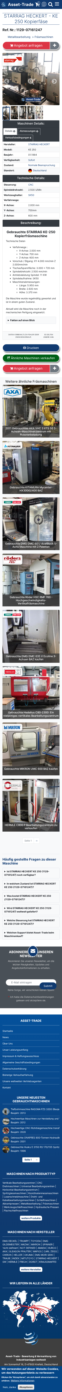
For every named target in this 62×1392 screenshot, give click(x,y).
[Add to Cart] (54, 45)
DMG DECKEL (9, 1241)
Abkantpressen (10, 1203)
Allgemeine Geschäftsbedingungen (21, 1062)
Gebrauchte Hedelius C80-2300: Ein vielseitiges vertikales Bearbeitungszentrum (31, 714)
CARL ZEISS (50, 1251)
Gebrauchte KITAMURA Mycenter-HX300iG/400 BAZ (31, 489)
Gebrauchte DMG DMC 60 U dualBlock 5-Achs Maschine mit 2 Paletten (31, 545)
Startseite (7, 1031)
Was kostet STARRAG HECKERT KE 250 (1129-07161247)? (27, 897)
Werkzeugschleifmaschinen (18, 1207)
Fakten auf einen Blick (22, 320)
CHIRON (7, 1254)
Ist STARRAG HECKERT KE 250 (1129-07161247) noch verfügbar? (26, 873)
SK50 (31, 195)
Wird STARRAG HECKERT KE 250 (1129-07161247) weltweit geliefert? (28, 910)
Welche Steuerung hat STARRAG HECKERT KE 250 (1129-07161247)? (29, 922)
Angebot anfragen (28, 45)
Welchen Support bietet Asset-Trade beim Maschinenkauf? (29, 934)
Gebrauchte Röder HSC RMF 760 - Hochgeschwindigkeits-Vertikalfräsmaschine (31, 600)
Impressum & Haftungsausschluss (20, 1056)
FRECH (23, 1261)
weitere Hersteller (31, 1269)
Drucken (32, 348)
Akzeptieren (26, 1387)
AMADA (42, 1247)
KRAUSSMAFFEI (47, 1261)
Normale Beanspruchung (41, 165)
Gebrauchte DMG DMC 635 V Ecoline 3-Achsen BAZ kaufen (31, 657)
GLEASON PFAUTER (20, 1251)
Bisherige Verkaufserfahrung (17, 1075)
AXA (4, 1251)
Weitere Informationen (22, 1380)
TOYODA (36, 1241)
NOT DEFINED (28, 1247)
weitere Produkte (31, 1218)
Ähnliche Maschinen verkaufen (32, 358)
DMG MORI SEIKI (44, 1254)
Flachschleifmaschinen (16, 1210)
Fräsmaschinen (44, 37)
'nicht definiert (10, 1247)
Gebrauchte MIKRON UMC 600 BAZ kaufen (31, 768)
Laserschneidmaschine (16, 1196)
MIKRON (35, 1244)
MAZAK (25, 1244)
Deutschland (40, 170)
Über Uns (7, 1043)
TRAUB (6, 1258)
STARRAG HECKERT (39, 144)
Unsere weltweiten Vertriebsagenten (21, 1081)
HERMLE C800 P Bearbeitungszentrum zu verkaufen (31, 826)
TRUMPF (24, 1241)
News (5, 1037)
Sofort (31, 160)
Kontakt (6, 1087)
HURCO (52, 1247)
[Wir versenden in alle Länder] (31, 1309)
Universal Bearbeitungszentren (38, 1186)
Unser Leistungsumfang (15, 1049)
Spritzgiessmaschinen (14, 1193)
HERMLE (12, 1261)
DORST (33, 1261)
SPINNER (47, 1244)
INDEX (15, 1258)
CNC (30, 184)
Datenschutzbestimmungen (39, 996)
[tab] (10, 131)
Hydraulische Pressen (47, 1207)
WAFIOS (37, 1251)
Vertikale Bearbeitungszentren (18, 1182)
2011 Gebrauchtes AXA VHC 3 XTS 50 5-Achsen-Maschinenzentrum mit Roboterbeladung (31, 431)
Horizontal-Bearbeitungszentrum (20, 1189)
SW (4, 1261)
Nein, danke (9, 1387)
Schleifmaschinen (46, 1200)
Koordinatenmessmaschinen (43, 1193)
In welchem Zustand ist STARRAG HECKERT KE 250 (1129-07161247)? (30, 885)
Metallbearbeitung (19, 37)
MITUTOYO (27, 1258)
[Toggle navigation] (44, 4)
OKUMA (28, 1254)
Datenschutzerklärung (14, 1068)
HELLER (18, 1254)
